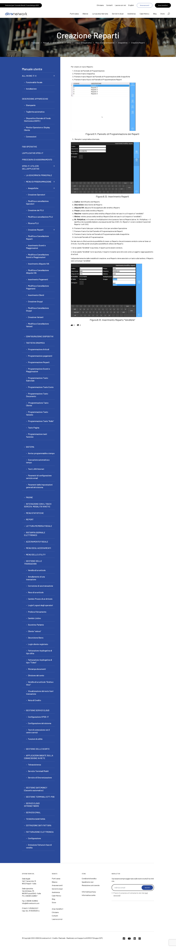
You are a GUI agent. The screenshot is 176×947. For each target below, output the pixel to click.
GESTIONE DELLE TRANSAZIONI (33, 562)
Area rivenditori (163, 5)
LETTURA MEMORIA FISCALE (39, 526)
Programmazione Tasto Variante (37, 413)
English (131, 5)
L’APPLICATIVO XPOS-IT (32, 153)
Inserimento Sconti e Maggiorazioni (36, 246)
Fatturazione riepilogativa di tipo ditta (39, 652)
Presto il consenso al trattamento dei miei (130, 894)
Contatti (109, 5)
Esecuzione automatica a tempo (37, 461)
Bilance (85, 14)
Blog (154, 14)
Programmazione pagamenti (40, 356)
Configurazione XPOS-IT (38, 717)
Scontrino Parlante (36, 624)
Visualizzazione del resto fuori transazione (39, 692)
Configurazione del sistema (39, 723)
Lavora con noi (120, 5)
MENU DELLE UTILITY (35, 554)
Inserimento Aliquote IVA (38, 263)
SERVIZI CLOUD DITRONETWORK (32, 804)
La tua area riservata (100, 14)
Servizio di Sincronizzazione (40, 777)
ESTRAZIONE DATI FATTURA (38, 825)
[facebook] (124, 938)
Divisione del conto (36, 675)
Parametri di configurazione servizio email (39, 476)
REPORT (30, 519)
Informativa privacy (89, 892)
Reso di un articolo (36, 592)
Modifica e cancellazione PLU (40, 217)
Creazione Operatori (36, 194)
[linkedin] (135, 938)
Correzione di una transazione (40, 586)
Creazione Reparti (35, 229)
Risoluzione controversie (91, 885)
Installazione (31, 88)
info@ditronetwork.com (30, 903)
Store (162, 14)
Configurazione (34, 838)
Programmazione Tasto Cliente (37, 404)
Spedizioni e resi (87, 882)
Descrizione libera (35, 637)
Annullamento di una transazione (35, 578)
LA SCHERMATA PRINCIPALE (39, 175)
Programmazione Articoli (38, 349)
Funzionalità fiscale (34, 82)
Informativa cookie (88, 895)
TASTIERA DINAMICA (35, 343)
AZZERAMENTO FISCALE (37, 541)
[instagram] (140, 938)
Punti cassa (74, 14)
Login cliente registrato (38, 644)
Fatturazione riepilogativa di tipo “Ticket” (39, 661)
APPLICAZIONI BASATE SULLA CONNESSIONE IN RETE (38, 756)
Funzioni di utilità (35, 739)
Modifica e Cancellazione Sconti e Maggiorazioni (37, 255)
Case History (144, 14)
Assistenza (131, 14)
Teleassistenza (34, 764)
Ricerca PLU (33, 223)
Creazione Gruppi (35, 301)
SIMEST (90, 938)
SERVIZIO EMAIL (33, 812)
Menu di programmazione (104, 43)
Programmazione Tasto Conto (41, 387)
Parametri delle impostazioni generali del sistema (39, 486)
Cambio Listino (34, 618)
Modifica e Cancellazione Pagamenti (37, 287)
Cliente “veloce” (34, 631)
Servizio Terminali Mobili (38, 771)
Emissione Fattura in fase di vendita (39, 846)
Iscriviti (147, 887)
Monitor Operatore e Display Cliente (37, 128)
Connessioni (31, 136)
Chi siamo (100, 5)
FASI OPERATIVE (29, 146)
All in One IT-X (58, 43)
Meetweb (61, 938)
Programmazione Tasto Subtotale (37, 379)
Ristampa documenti (37, 669)
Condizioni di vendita (89, 878)
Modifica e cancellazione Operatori (37, 202)
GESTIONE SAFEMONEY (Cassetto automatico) (35, 789)
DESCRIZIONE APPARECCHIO (35, 99)
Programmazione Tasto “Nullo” (41, 421)
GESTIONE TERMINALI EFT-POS (40, 797)
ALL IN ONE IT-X (29, 76)
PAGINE (29, 497)
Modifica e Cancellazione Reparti (37, 237)
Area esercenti (144, 5)
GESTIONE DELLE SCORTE (38, 749)
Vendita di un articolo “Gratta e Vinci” (39, 683)
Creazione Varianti (35, 317)
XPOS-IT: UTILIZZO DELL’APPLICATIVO (30, 167)
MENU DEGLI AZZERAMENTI (38, 548)
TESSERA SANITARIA (35, 819)
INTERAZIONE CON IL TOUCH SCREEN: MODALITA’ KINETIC (37, 505)
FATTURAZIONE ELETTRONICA (40, 832)
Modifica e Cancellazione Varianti (37, 325)
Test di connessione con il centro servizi (38, 731)
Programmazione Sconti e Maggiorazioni (38, 370)
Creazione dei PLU (36, 210)
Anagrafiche (122, 43)
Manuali (46, 43)
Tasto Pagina (33, 427)
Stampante (31, 105)
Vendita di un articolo (37, 570)
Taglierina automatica (35, 111)
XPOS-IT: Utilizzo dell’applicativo (79, 43)
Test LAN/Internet (36, 469)
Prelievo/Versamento (37, 612)
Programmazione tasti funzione (36, 435)
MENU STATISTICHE (35, 513)
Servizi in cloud (117, 14)
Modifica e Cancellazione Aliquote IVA (37, 271)
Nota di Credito (34, 700)
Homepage (35, 43)
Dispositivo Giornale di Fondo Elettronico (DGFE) (37, 119)
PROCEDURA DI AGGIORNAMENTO (37, 159)
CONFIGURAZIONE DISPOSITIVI (39, 336)
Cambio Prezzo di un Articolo (40, 599)
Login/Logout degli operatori (40, 605)
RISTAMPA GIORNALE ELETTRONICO (34, 533)
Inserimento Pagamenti (38, 279)
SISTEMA (30, 447)
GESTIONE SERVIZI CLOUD (37, 710)
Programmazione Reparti (39, 362)
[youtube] (129, 938)
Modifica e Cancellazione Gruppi (37, 309)
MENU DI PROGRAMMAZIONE (38, 181)
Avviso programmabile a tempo (41, 453)
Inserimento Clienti (36, 295)
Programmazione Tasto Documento (37, 395)
